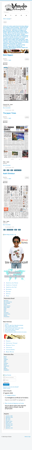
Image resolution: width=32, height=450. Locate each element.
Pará (5, 311)
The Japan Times (9, 113)
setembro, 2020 (9, 416)
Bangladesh (6, 370)
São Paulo (6, 300)
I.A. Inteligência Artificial (10, 395)
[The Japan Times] (16, 141)
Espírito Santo (7, 314)
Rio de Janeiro (7, 303)
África (8, 293)
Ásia (7, 295)
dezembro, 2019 (9, 417)
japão (8, 170)
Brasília (5, 315)
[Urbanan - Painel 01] (16, 51)
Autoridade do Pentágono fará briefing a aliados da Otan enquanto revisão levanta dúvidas (15, 31)
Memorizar (6, 382)
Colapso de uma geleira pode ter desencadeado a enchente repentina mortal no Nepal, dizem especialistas (15, 38)
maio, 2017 (8, 426)
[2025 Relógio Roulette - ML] (9, 234)
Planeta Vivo (10, 345)
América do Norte (12, 283)
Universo (9, 347)
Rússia (5, 364)
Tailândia (6, 359)
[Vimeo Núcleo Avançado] (21, 15)
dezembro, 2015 (9, 428)
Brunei (5, 356)
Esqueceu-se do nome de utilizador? (11, 387)
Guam (5, 358)
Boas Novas (10, 351)
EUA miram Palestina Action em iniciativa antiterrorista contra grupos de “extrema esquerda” (15, 43)
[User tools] (27, 59)
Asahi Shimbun (9, 173)
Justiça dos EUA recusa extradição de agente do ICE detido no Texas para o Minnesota (15, 29)
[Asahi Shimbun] (16, 201)
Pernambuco (6, 316)
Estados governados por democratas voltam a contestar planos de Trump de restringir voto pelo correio (15, 35)
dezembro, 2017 (9, 424)
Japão (9, 60)
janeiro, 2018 (8, 422)
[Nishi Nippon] (16, 84)
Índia (5, 367)
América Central (11, 285)
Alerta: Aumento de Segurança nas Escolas (14, 403)
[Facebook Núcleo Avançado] (10, 15)
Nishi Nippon (8, 55)
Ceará (5, 308)
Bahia (5, 310)
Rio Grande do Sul (8, 302)
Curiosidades (10, 349)
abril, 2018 (8, 420)
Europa (8, 291)
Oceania (8, 289)
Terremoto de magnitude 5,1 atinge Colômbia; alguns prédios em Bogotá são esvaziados (14, 46)
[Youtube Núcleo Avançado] (26, 15)
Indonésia (6, 363)
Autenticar (6, 384)
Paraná (5, 304)
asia (4, 170)
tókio (12, 170)
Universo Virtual (11, 343)
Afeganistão (6, 366)
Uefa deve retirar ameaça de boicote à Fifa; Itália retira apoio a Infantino (15, 41)
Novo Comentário (6, 108)
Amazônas (6, 312)
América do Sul (11, 287)
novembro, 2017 (9, 425)
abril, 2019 (8, 418)
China (5, 362)
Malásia (5, 368)
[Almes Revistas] (7, 375)
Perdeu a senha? (6, 388)
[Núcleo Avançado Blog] (5, 15)
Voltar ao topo (28, 436)
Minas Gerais (7, 307)
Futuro (8, 341)
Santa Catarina (7, 306)
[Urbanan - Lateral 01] (16, 251)
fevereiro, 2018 (9, 421)
